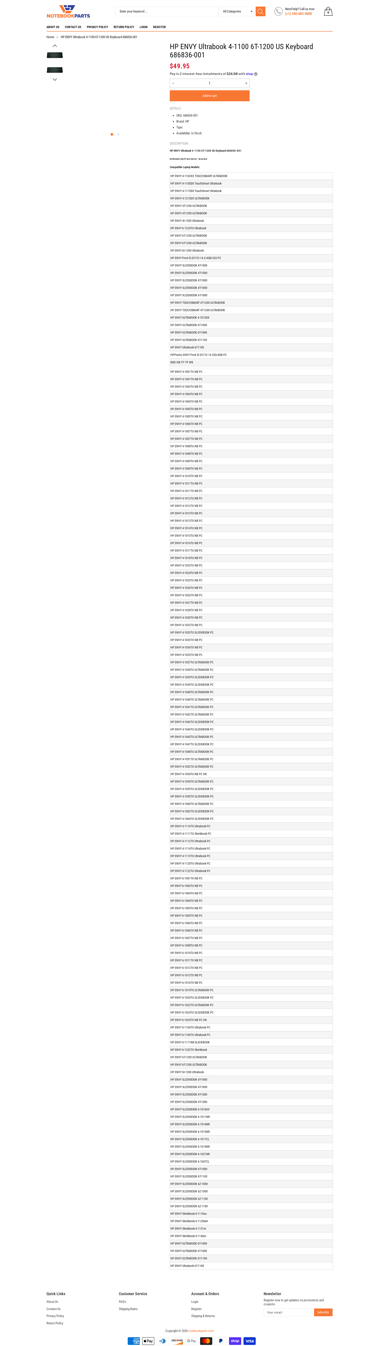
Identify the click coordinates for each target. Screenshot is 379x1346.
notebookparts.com (201, 1331)
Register (159, 27)
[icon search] (260, 11)
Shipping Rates (128, 1309)
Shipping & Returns (203, 1316)
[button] (54, 46)
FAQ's (122, 1302)
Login (144, 27)
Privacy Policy (97, 27)
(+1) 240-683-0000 (298, 14)
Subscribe (323, 1312)
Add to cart (210, 96)
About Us (52, 27)
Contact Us (73, 27)
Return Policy (124, 27)
